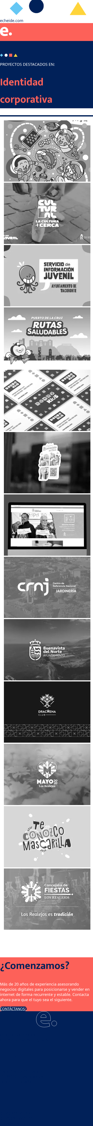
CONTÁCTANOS (12, 1008)
